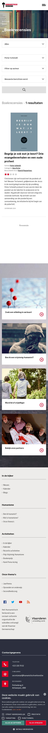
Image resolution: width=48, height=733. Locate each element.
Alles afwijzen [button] (36, 723)
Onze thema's (8, 521)
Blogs (5, 492)
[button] (24, 729)
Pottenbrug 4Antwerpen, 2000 (19, 686)
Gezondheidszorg (10, 591)
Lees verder (16, 709)
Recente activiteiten (11, 550)
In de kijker (7, 543)
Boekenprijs (8, 558)
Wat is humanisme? (10, 518)
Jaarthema (7, 583)
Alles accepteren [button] (13, 723)
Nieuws (6, 485)
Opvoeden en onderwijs (12, 587)
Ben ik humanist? (10, 514)
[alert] (24, 712)
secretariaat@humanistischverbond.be (27, 675)
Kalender (6, 489)
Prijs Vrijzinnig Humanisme (13, 554)
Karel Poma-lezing (10, 562)
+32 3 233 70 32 (18, 665)
